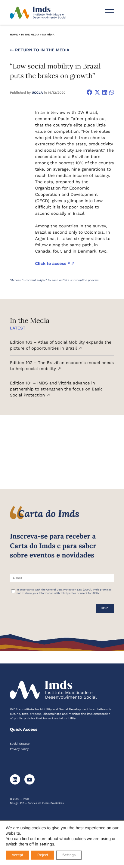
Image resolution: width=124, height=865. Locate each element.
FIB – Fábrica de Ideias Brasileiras (42, 803)
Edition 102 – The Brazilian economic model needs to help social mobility (62, 365)
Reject (42, 855)
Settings (69, 855)
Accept (17, 855)
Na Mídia (48, 34)
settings (46, 844)
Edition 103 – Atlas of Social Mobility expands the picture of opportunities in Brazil (60, 345)
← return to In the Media (39, 50)
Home (14, 34)
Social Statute (19, 743)
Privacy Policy (19, 749)
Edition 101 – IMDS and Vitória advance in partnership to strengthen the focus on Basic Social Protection (56, 389)
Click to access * (53, 263)
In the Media (30, 34)
